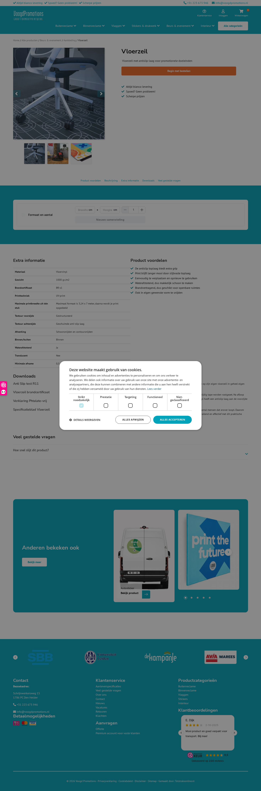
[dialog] (130, 395)
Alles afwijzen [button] (133, 419)
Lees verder (154, 389)
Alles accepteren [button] (172, 419)
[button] (84, 420)
